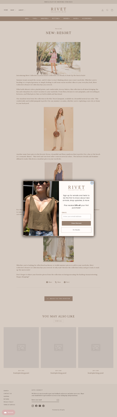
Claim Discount (76, 223)
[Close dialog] (91, 182)
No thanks (76, 230)
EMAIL (64, 212)
